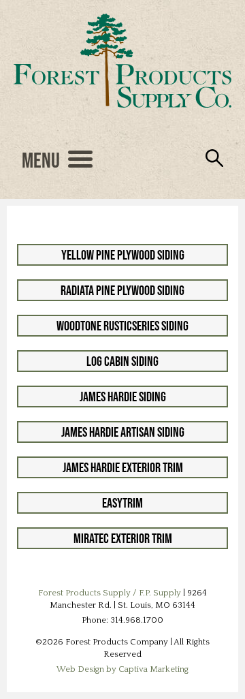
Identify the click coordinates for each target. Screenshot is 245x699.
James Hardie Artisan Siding (122, 431)
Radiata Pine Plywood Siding (122, 290)
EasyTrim (122, 502)
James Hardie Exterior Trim (123, 467)
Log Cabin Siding (122, 361)
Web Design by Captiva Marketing (122, 669)
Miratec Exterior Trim (123, 538)
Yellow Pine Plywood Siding (122, 254)
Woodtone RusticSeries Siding (122, 325)
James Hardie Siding (123, 396)
